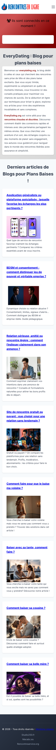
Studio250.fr (28, 734)
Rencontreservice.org (28, 744)
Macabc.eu (28, 739)
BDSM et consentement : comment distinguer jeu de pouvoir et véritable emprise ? (26, 272)
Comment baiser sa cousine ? (26, 608)
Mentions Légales (45, 729)
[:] (20, 7)
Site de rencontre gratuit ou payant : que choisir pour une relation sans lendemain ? (26, 416)
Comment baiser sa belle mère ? (28, 664)
